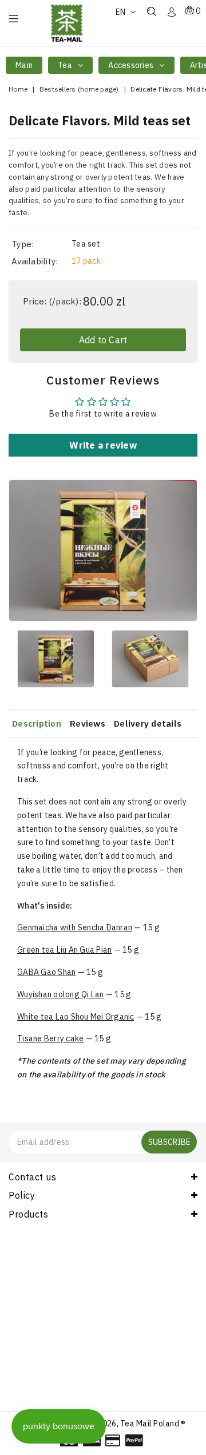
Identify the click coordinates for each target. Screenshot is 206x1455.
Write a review (103, 445)
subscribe (169, 1142)
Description (36, 723)
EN (122, 12)
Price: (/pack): (52, 301)
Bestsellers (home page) (79, 89)
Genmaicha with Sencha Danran (74, 927)
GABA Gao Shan (46, 972)
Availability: (34, 261)
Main (24, 65)
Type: (22, 244)
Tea (66, 65)
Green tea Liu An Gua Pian (64, 950)
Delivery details (147, 723)
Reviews (87, 723)
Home (18, 89)
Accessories (131, 65)
